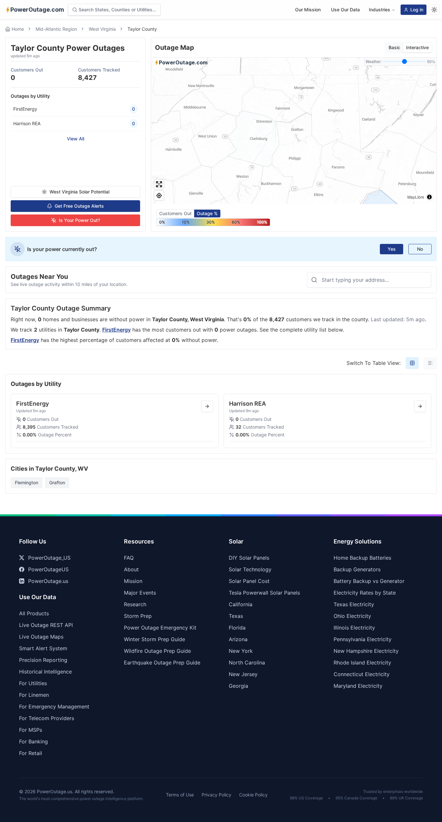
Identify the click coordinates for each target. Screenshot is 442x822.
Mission (133, 581)
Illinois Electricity (354, 627)
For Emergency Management (54, 706)
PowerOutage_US (49, 557)
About (131, 569)
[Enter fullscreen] (159, 184)
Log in (416, 9)
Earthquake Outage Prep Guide (162, 662)
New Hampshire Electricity (366, 651)
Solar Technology (250, 569)
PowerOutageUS (48, 569)
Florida (237, 627)
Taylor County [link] (142, 29)
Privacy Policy (216, 794)
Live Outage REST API (46, 625)
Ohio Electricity (352, 616)
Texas (236, 616)
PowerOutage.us (48, 581)
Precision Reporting (43, 660)
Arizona (238, 639)
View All (75, 138)
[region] (293, 131)
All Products (34, 613)
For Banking (33, 741)
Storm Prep (138, 616)
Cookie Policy (253, 794)
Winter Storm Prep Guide (154, 639)
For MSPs (30, 730)
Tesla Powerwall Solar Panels (264, 592)
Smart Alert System (43, 648)
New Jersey (243, 674)
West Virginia (102, 29)
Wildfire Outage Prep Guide (157, 651)
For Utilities (33, 683)
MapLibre (415, 197)
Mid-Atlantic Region (56, 29)
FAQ (129, 557)
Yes (392, 249)
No (420, 249)
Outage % (207, 213)
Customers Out (175, 213)
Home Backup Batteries (362, 557)
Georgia (238, 686)
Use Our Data (345, 9)
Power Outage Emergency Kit (160, 627)
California (240, 604)
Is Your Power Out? (79, 220)
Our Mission (308, 9)
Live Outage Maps (41, 636)
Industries (379, 9)
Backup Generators (357, 569)
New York (241, 651)
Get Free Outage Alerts (79, 206)
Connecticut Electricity (362, 674)
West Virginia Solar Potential (79, 191)
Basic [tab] (394, 47)
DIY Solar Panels (249, 557)
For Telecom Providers (46, 718)
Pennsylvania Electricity (363, 639)
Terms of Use (180, 794)
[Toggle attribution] (429, 197)
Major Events (140, 592)
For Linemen (34, 695)
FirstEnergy (116, 329)
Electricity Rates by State (365, 592)
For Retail (30, 753)
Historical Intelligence (45, 671)
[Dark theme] (434, 10)
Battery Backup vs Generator (369, 581)
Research (135, 604)
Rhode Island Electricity (362, 662)
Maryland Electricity (358, 686)
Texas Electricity (354, 604)
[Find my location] (159, 195)
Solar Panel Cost (249, 581)
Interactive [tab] (417, 47)
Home (18, 29)
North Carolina (247, 662)
